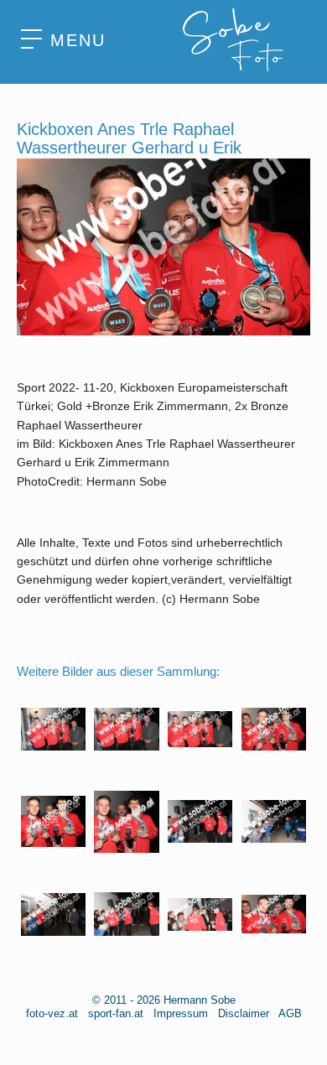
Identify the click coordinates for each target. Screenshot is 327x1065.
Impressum (180, 1013)
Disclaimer (243, 1013)
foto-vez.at (52, 1013)
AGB (290, 1013)
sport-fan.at (115, 1013)
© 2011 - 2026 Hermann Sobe (164, 1000)
